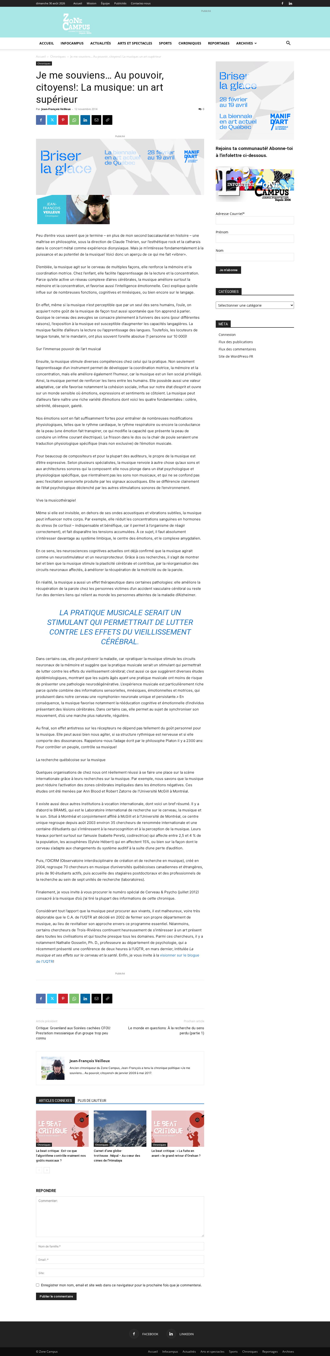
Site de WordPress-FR (236, 356)
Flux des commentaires (237, 349)
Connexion (227, 334)
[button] (288, 43)
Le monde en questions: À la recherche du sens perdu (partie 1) (166, 1030)
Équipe (105, 3)
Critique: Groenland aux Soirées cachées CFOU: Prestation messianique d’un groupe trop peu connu (73, 1033)
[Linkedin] (290, 3)
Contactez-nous (141, 3)
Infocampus (72, 43)
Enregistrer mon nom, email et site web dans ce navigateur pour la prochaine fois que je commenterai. (121, 1285)
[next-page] (47, 1170)
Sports (165, 43)
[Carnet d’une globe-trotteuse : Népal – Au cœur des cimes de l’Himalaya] (120, 1129)
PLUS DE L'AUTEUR (92, 1101)
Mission (91, 3)
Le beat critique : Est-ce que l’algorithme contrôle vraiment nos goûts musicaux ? (61, 1155)
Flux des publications (236, 342)
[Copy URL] (107, 120)
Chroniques (190, 43)
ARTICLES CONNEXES (55, 1101)
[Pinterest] (63, 120)
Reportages (219, 43)
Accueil (77, 3)
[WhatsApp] (74, 120)
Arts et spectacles (135, 43)
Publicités (120, 3)
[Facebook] (282, 3)
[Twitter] (52, 120)
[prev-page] (39, 1170)
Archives (244, 43)
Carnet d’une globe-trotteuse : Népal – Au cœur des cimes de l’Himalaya (117, 1155)
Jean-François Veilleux (56, 109)
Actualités (100, 43)
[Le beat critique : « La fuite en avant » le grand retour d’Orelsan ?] (177, 1129)
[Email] (96, 120)
